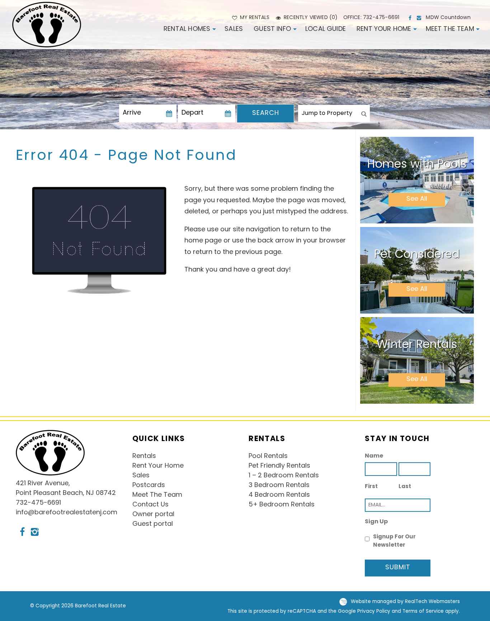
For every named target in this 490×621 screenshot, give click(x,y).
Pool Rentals (268, 456)
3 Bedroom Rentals (279, 485)
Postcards (148, 485)
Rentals (144, 456)
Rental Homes (187, 29)
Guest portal (152, 524)
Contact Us (150, 505)
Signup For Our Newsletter (394, 541)
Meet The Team (450, 29)
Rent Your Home (384, 29)
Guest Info (272, 29)
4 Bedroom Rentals (279, 495)
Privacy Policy (373, 611)
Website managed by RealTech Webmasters (405, 601)
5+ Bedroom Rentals (282, 505)
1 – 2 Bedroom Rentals (284, 476)
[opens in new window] (410, 18)
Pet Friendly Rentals (279, 466)
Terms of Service (423, 611)
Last (405, 487)
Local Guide (325, 29)
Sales (234, 29)
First (371, 487)
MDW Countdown (448, 17)
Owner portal (153, 514)
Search (265, 113)
